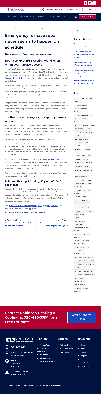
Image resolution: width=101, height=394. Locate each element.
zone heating (80, 285)
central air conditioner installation (84, 134)
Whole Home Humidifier (84, 257)
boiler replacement (82, 129)
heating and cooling (83, 180)
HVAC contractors (82, 200)
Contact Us (60, 17)
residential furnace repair (82, 229)
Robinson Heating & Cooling (15, 78)
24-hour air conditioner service (83, 100)
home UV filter (80, 196)
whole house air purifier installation (84, 266)
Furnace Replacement (83, 163)
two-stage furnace (82, 247)
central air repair (82, 139)
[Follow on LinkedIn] (94, 3)
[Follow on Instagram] (90, 3)
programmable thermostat (80, 223)
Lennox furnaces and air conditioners (84, 213)
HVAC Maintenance (82, 204)
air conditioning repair (84, 115)
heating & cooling (82, 176)
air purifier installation (84, 125)
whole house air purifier (84, 261)
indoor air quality (82, 207)
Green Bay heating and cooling (83, 171)
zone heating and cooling (81, 290)
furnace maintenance (83, 155)
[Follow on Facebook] (85, 3)
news (77, 217)
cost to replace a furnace (81, 144)
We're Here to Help (82, 317)
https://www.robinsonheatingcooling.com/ (25, 205)
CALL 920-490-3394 (17, 371)
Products (24, 17)
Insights (33, 17)
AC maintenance (81, 105)
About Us (50, 17)
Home (7, 17)
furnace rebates (81, 159)
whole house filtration (54, 159)
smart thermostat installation (81, 242)
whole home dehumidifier (79, 252)
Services (15, 17)
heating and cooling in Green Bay (83, 185)
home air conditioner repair (82, 192)
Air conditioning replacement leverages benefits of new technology (84, 73)
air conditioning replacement (81, 120)
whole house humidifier (84, 274)
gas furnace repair (82, 166)
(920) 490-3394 (52, 205)
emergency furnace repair (38, 54)
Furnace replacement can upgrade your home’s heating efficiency (84, 55)
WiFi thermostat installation (80, 280)
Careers (41, 17)
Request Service (87, 17)
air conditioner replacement (80, 110)
